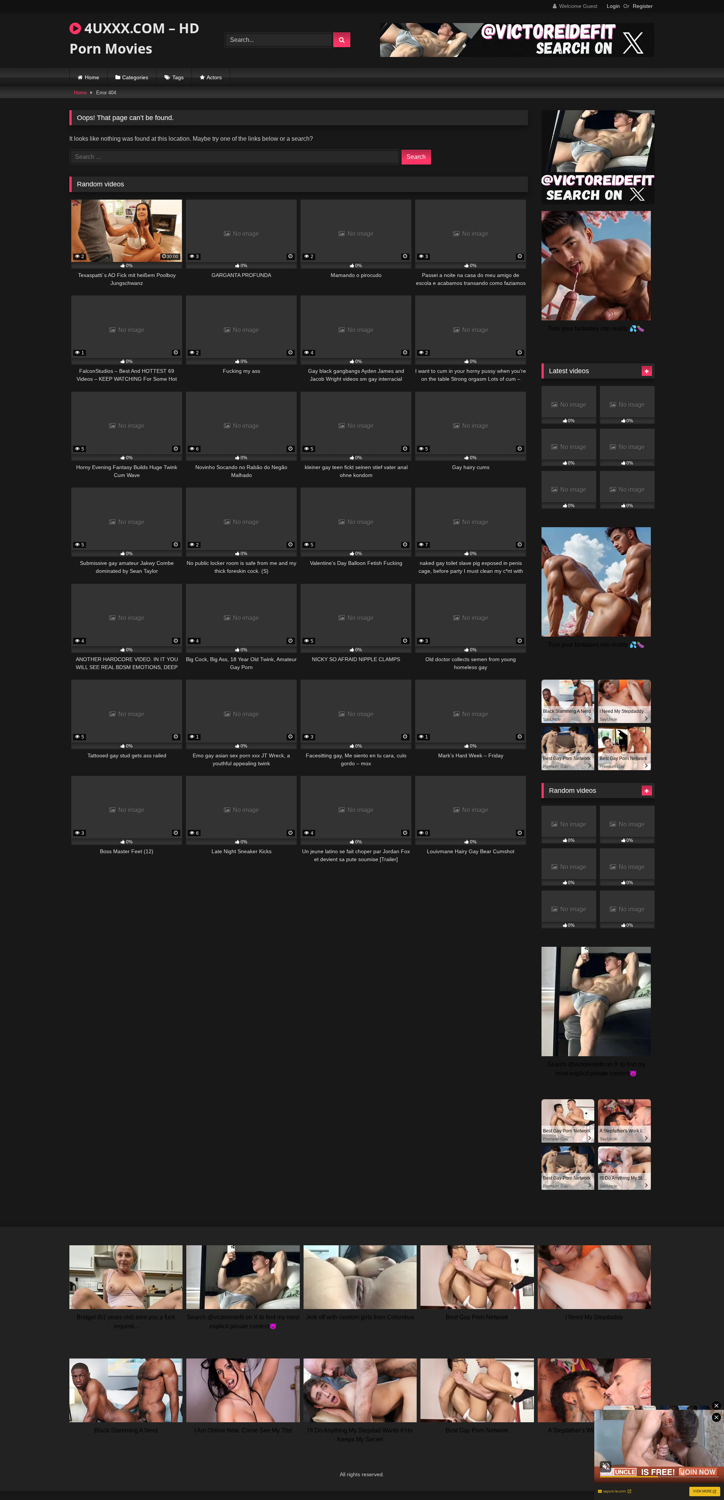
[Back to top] (700, 1477)
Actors (214, 77)
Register (643, 6)
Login (613, 6)
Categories (135, 77)
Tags (178, 77)
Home (92, 77)
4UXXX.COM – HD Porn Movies (134, 38)
